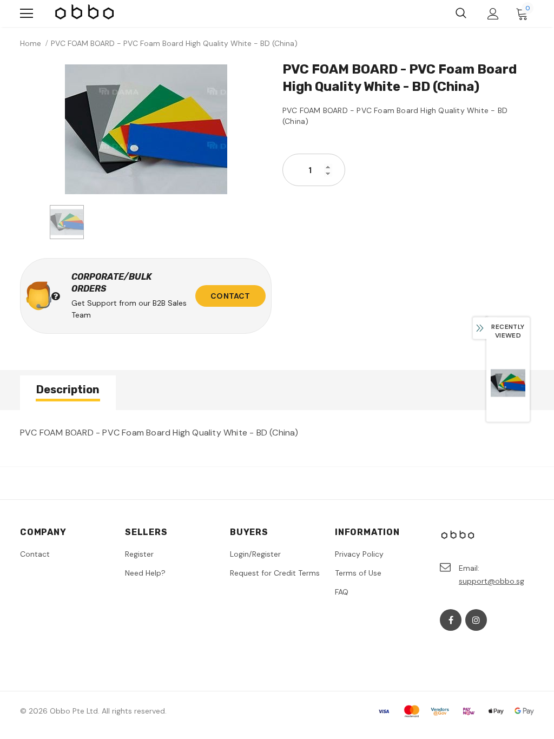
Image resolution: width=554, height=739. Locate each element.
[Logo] (84, 13)
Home (30, 43)
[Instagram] (476, 620)
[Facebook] (450, 620)
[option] (146, 129)
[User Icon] (493, 13)
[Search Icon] (461, 13)
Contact (230, 296)
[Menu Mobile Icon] (26, 13)
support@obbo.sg (491, 581)
